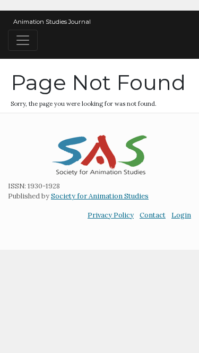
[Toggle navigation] (23, 40)
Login (181, 215)
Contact (153, 215)
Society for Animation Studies (100, 196)
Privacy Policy (111, 215)
